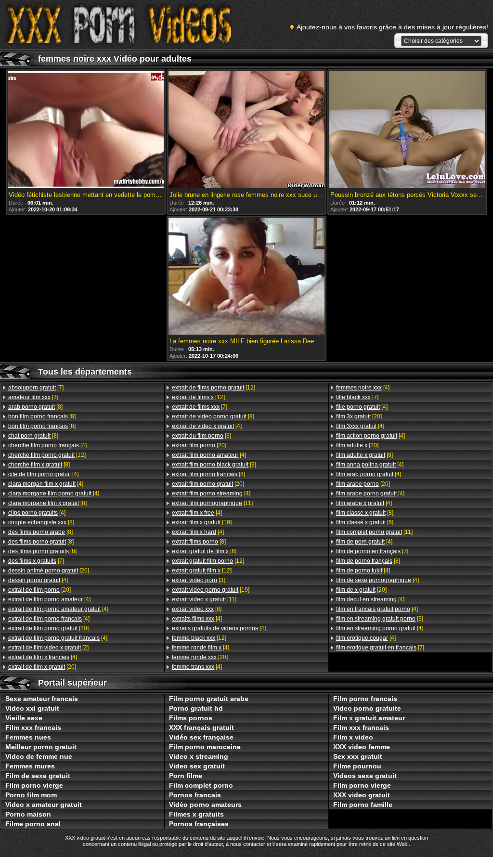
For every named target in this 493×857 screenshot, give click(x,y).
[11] (212, 503)
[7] (36, 387)
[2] (48, 647)
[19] (202, 522)
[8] (35, 406)
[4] (47, 445)
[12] (47, 455)
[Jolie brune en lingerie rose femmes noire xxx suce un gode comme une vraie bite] (246, 130)
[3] (33, 397)
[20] (48, 570)
